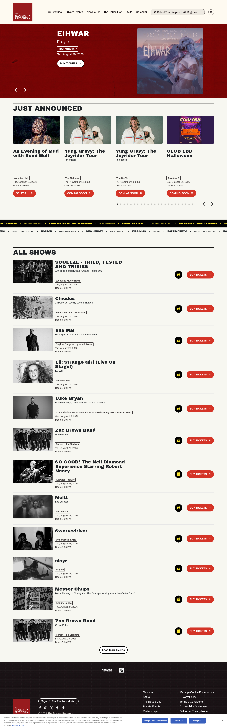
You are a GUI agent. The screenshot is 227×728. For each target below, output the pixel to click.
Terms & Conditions (191, 701)
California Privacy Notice (194, 711)
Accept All (197, 721)
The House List (113, 12)
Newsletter (93, 12)
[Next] (25, 90)
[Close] (223, 721)
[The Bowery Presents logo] (22, 12)
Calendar (141, 12)
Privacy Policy (188, 697)
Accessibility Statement (194, 706)
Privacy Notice (18, 725)
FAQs (128, 12)
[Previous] (16, 90)
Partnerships (150, 711)
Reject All (179, 721)
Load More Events (113, 650)
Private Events (74, 12)
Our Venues (55, 12)
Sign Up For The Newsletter (58, 701)
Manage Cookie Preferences (155, 721)
